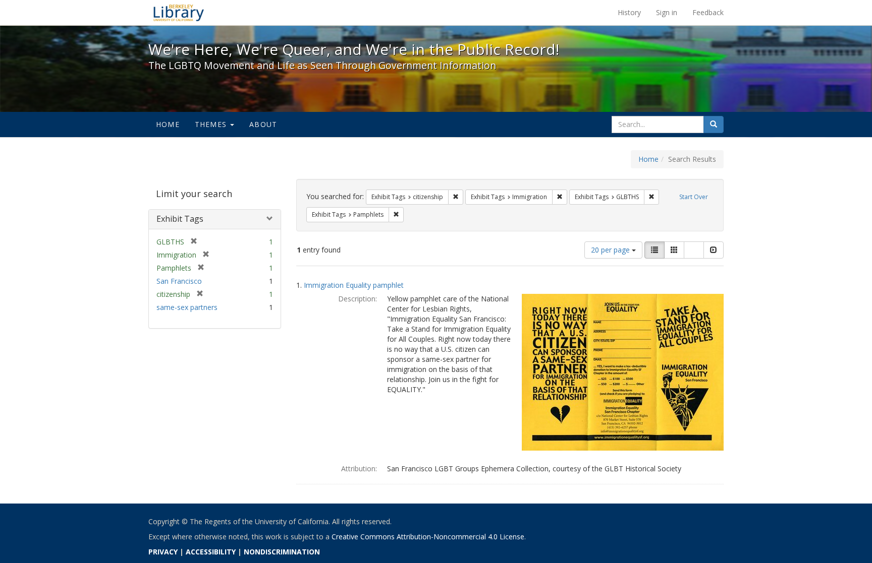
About (263, 124)
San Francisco (179, 281)
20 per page (611, 250)
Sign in (666, 12)
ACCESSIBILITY (211, 551)
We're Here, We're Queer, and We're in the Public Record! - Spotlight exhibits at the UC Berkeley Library (178, 12)
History (629, 12)
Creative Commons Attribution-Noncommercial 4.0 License (428, 536)
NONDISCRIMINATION (282, 551)
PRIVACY (163, 551)
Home (168, 124)
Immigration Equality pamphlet (354, 285)
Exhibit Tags (179, 218)
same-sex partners (186, 307)
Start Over (693, 197)
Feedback (708, 12)
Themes (212, 124)
